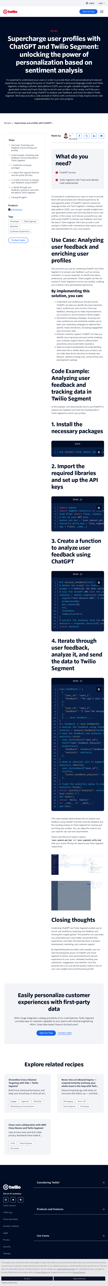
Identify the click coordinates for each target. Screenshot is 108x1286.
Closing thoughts (19, 197)
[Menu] (102, 11)
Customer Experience (19, 231)
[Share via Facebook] (79, 135)
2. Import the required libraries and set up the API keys (25, 174)
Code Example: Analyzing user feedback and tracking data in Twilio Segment (25, 158)
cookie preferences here (66, 1269)
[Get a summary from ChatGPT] (5, 1199)
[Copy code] (99, 452)
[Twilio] (10, 11)
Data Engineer (30, 221)
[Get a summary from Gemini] (13, 1199)
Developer (14, 221)
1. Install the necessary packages (21, 166)
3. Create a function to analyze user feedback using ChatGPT (25, 181)
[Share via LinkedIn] (94, 135)
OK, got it (27, 1278)
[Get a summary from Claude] (20, 1199)
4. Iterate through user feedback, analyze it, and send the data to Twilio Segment (25, 190)
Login (100, 3)
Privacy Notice (41, 1272)
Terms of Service (78, 1272)
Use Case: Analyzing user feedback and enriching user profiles (24, 148)
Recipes (7, 123)
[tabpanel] (77, 452)
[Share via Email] (101, 135)
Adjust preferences (79, 1278)
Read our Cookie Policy (9, 1282)
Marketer (14, 226)
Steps (12, 140)
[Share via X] (86, 135)
